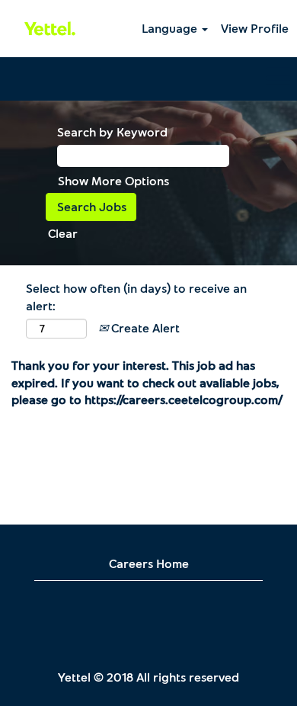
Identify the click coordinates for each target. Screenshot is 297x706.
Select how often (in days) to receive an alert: (136, 297)
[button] (148, 79)
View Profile (255, 28)
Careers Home (149, 563)
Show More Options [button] (113, 180)
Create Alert (144, 327)
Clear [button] (63, 233)
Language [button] (171, 28)
